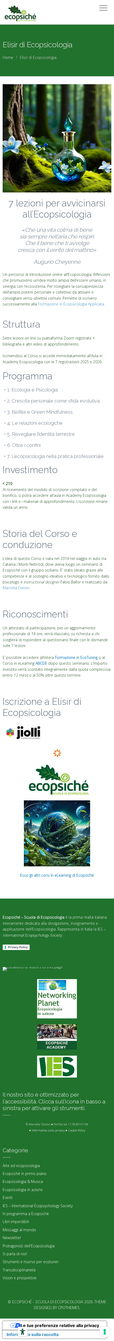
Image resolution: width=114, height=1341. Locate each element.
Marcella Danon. (16, 587)
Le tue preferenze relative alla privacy (60, 1325)
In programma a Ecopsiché (26, 1213)
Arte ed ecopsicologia (21, 1165)
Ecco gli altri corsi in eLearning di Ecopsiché (57, 875)
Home (8, 57)
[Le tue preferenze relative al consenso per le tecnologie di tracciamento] (105, 1332)
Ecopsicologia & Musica (23, 1181)
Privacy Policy (18, 947)
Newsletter (12, 1237)
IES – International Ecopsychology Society (38, 1205)
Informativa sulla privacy (48, 1130)
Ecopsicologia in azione (23, 1189)
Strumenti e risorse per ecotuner (31, 1261)
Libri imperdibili (16, 1221)
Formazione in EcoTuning (76, 657)
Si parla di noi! (15, 1253)
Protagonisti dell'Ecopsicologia (29, 1245)
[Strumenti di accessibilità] (22, 1332)
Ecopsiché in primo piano (24, 1173)
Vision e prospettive (20, 1277)
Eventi (8, 1197)
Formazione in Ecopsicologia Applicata (71, 303)
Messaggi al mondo (19, 1229)
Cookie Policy (76, 1130)
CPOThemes (69, 1307)
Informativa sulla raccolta (33, 1334)
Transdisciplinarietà (19, 1269)
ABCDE (40, 663)
